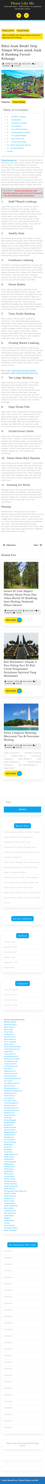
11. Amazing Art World (15, 148)
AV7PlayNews (9, 1169)
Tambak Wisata (9, 1203)
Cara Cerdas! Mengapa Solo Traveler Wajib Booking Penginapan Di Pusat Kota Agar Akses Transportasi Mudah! (22, 867)
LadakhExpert (9, 1215)
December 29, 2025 (14, 610)
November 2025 (10, 952)
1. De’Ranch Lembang (16, 117)
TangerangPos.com (11, 1154)
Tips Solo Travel (10, 1005)
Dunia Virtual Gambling (12, 1046)
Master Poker (9, 1044)
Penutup (10, 151)
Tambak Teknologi (10, 1184)
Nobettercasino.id (10, 1105)
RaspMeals (8, 1149)
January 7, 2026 (13, 681)
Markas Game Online (11, 1059)
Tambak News (9, 1220)
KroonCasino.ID (9, 1115)
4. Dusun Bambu (14, 126)
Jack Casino (8, 1081)
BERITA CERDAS (10, 1022)
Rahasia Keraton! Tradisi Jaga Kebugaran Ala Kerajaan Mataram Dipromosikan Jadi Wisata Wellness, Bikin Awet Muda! (21, 882)
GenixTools (8, 1147)
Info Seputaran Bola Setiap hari (15, 1191)
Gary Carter (26, 64)
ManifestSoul (8, 1125)
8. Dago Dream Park (15, 139)
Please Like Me (22, 3)
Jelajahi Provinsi (11, 995)
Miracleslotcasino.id (11, 1088)
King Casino (8, 1069)
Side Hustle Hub (10, 1213)
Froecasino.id (9, 1098)
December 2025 (10, 947)
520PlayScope (9, 1166)
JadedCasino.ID (9, 1071)
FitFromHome (9, 1174)
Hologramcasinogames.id (13, 1091)
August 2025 (9, 967)
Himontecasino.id (10, 1093)
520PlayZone (9, 1159)
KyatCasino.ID (9, 1113)
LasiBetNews (8, 1171)
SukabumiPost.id (10, 1196)
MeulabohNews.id (10, 1132)
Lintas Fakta (8, 1032)
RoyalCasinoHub (10, 1127)
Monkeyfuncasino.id (11, 1108)
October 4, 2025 (13, 745)
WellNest (7, 1218)
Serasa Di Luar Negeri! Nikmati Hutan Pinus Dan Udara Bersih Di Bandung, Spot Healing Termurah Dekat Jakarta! (21, 598)
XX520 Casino (9, 1157)
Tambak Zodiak (9, 1179)
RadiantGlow (8, 1144)
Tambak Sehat (9, 1176)
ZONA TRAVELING (11, 1206)
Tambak (7, 1223)
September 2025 (11, 962)
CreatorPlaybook (10, 1120)
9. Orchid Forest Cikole (16, 142)
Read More (14, 620)
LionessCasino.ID (10, 1064)
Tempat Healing (22, 30)
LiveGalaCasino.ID (10, 1061)
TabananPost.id (9, 1135)
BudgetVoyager (9, 1122)
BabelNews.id (9, 1137)
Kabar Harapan (9, 1027)
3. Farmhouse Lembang (17, 123)
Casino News (8, 1051)
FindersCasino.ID (10, 1076)
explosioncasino (9, 1086)
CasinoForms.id (9, 1037)
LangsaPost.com (10, 1211)
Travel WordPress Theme (12, 1480)
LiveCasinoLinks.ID (11, 1066)
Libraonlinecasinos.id (11, 1110)
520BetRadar (9, 1164)
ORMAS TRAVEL (10, 1193)
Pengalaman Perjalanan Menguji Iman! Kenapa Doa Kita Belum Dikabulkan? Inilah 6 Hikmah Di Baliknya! (22, 852)
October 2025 (9, 957)
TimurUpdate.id (9, 1140)
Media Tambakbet (10, 1230)
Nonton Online (9, 1201)
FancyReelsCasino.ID (12, 1083)
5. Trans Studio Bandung (17, 129)
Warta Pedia (8, 1029)
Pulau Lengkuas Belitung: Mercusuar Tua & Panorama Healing (21, 736)
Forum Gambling (10, 1042)
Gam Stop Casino (10, 1100)
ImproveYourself (10, 1142)
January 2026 (9, 942)
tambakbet (8, 1251)
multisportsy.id (9, 1198)
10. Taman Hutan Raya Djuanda (19, 145)
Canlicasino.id (9, 1034)
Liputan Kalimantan (11, 1186)
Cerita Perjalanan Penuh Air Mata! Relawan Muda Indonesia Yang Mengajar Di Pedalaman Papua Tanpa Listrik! (22, 837)
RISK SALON (8, 1208)
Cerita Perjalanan (11, 990)
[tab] (18, 15)
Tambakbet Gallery (11, 1228)
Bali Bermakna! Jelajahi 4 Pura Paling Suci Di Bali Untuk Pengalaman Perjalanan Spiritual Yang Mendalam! (20, 668)
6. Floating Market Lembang (18, 132)
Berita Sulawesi (9, 1189)
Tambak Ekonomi (10, 1181)
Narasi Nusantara (10, 1024)
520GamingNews (10, 1162)
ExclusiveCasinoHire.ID (12, 1078)
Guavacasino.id (9, 1095)
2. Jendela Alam (14, 120)
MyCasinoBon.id (10, 1039)
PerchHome (8, 1152)
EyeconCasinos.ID (10, 1073)
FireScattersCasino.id (12, 1049)
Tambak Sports (9, 1225)
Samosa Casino (9, 1130)
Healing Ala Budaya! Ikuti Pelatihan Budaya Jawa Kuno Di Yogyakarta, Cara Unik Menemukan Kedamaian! (23, 193)
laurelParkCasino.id (11, 1056)
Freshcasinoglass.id (11, 1103)
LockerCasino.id (10, 1054)
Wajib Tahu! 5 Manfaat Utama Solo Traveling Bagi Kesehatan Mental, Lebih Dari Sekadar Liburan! (22, 898)
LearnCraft (8, 1118)
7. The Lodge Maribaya (16, 135)
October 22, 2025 (11, 64)
